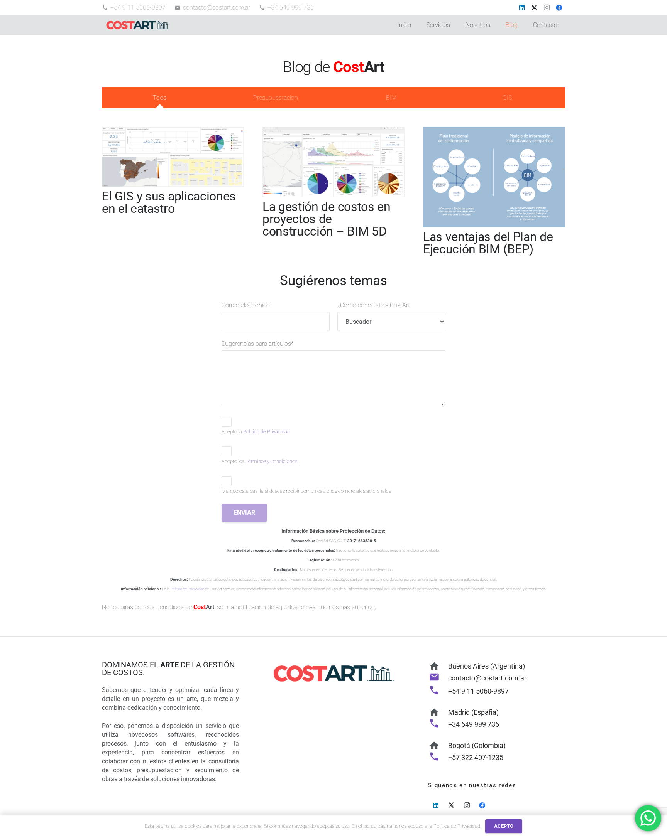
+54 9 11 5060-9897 (478, 691)
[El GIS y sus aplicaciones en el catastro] (173, 131)
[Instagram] (546, 8)
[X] (534, 8)
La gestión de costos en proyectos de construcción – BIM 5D (326, 219)
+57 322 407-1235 (475, 757)
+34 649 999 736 (473, 724)
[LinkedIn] (522, 8)
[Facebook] (559, 8)
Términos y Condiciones (271, 461)
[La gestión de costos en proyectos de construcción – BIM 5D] (333, 131)
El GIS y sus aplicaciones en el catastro (169, 202)
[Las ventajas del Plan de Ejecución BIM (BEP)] (494, 131)
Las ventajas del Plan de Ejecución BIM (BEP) (488, 242)
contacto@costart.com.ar (487, 678)
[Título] (138, 25)
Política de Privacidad (266, 431)
